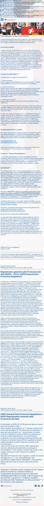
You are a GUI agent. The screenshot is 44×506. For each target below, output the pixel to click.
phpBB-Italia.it (27, 499)
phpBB (16, 497)
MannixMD (27, 494)
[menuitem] (39, 486)
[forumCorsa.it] (22, 29)
